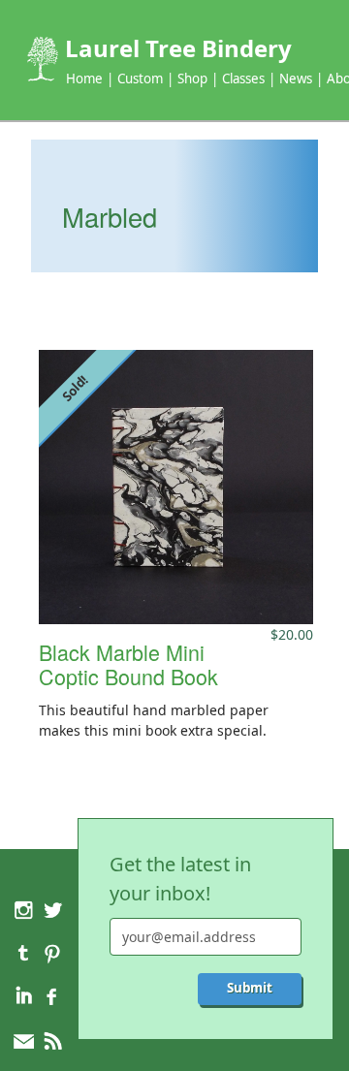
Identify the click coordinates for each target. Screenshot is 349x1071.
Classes (243, 78)
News (295, 78)
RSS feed (52, 1041)
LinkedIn (24, 997)
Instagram (24, 910)
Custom (140, 78)
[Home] (40, 59)
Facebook (52, 997)
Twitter (52, 910)
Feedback (24, 1041)
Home (84, 78)
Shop (192, 78)
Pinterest (52, 953)
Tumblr (24, 953)
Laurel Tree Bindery (178, 48)
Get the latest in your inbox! (180, 878)
